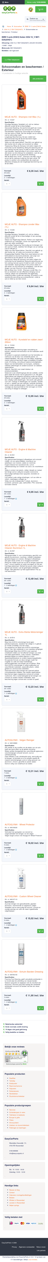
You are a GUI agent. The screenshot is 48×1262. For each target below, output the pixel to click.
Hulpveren (12, 1088)
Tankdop (12, 1081)
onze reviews (32, 1259)
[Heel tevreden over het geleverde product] (16, 1057)
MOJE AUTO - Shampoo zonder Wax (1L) (22, 225)
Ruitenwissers (14, 1091)
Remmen (12, 1110)
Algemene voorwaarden (27, 1247)
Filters (11, 1120)
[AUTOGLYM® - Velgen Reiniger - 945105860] (25, 723)
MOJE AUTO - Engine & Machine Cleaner (20, 450)
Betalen (11, 1197)
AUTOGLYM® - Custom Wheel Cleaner (23, 896)
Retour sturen (41, 1247)
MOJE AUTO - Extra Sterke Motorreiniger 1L (24, 633)
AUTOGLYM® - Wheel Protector (19, 824)
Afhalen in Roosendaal (16, 1200)
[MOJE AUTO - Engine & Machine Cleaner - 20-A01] (25, 432)
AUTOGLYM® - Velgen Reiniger (19, 740)
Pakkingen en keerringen (17, 1128)
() (42, 9)
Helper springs (14, 1205)
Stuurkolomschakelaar (16, 1096)
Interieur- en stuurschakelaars (19, 1125)
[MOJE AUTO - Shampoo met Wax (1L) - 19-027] (25, 99)
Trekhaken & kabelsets (17, 1115)
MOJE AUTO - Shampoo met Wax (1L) (23, 116)
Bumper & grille (14, 1117)
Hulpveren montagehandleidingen (20, 1195)
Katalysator (13, 1083)
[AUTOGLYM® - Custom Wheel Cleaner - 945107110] (25, 879)
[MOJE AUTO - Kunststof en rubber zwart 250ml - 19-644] (25, 322)
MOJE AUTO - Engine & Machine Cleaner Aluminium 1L (20, 546)
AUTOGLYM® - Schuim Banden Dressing (24, 971)
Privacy (14, 1247)
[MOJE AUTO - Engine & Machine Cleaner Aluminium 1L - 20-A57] (25, 528)
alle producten (38, 78)
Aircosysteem (14, 1122)
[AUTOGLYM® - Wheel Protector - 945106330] (25, 807)
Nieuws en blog (14, 1190)
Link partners (41, 1250)
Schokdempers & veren (17, 1112)
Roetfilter (12, 1078)
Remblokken (13, 1094)
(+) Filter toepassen (12, 59)
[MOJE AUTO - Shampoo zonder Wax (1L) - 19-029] (25, 207)
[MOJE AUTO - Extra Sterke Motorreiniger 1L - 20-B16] (25, 615)
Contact (12, 1192)
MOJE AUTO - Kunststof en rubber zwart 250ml (24, 340)
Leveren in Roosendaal (17, 1203)
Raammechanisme (15, 1086)
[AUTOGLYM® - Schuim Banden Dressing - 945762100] (25, 954)
